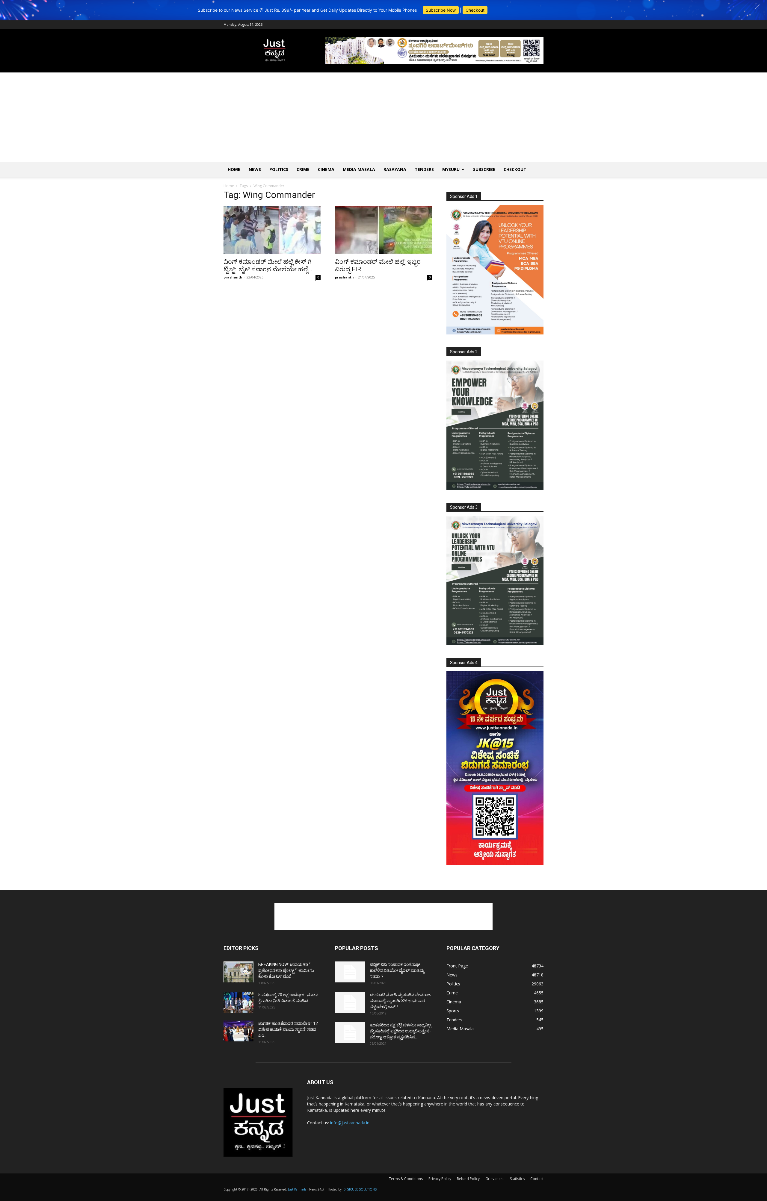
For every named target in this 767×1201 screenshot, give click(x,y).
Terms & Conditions (406, 1178)
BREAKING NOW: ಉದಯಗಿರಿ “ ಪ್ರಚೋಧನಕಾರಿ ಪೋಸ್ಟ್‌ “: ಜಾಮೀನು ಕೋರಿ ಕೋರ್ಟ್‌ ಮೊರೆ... (286, 970)
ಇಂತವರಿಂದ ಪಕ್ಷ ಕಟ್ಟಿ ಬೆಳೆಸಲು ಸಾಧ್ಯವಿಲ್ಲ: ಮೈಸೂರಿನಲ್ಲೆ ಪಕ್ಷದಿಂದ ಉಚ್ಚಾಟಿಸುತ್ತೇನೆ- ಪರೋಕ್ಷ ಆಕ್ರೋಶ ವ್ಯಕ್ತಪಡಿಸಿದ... (401, 1031)
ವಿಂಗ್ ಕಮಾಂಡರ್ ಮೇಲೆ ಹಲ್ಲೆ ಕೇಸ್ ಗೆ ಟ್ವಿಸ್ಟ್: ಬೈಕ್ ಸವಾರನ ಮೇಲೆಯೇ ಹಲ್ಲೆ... (268, 265)
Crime (303, 169)
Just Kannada (297, 1189)
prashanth (233, 277)
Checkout (475, 10)
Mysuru (451, 169)
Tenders (424, 169)
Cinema (326, 169)
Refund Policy (468, 1178)
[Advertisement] (383, 117)
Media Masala (359, 169)
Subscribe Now (441, 10)
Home (234, 169)
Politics (278, 169)
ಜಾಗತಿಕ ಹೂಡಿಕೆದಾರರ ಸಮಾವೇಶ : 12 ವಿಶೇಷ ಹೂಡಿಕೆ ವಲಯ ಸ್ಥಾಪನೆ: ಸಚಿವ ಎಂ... (288, 1029)
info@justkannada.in (349, 1123)
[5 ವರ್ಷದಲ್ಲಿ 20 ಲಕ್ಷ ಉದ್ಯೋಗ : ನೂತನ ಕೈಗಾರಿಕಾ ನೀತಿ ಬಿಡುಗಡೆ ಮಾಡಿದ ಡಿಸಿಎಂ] (238, 1002)
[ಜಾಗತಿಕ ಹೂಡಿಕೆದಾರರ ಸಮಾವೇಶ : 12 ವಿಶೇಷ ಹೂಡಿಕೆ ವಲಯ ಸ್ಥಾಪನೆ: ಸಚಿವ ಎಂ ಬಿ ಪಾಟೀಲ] (238, 1030)
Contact (536, 1178)
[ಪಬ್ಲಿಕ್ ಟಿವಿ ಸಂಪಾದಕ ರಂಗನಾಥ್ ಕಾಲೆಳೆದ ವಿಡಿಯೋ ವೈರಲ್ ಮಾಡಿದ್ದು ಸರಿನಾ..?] (350, 971)
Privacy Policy (439, 1178)
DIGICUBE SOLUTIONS (360, 1189)
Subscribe (484, 169)
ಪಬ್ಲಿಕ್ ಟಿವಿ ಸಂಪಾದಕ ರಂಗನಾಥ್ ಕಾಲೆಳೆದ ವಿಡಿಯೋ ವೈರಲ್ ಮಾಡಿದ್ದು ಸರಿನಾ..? (397, 970)
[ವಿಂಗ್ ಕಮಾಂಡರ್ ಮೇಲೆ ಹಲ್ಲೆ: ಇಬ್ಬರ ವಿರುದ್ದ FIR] (383, 230)
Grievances (494, 1178)
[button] (757, 6)
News (255, 169)
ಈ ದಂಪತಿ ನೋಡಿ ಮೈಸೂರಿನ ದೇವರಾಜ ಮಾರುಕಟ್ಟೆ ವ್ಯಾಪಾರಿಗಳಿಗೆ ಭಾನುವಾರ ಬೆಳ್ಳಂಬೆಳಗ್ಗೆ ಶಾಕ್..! (400, 1000)
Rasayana (395, 169)
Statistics (517, 1178)
